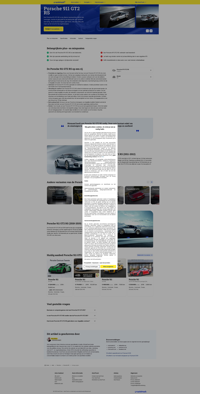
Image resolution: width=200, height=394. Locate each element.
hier (103, 156)
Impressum (95, 263)
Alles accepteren (108, 266)
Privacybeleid (87, 263)
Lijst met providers (105, 263)
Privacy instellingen (92, 266)
